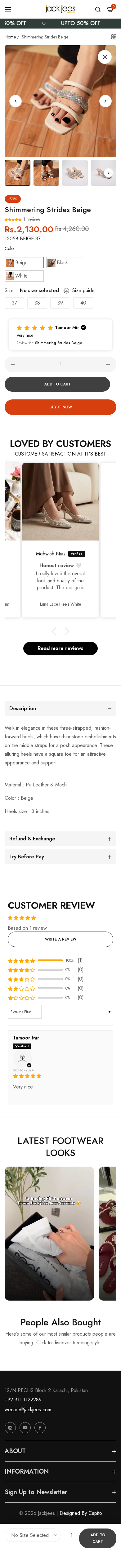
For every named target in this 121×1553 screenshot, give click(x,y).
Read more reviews (60, 648)
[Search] (98, 9)
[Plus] (108, 364)
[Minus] (12, 364)
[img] (60, 1076)
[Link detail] (10, 1427)
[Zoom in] (105, 57)
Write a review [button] (60, 939)
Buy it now (60, 407)
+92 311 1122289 (23, 1399)
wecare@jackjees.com (28, 1409)
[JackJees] (60, 9)
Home (10, 37)
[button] (105, 101)
